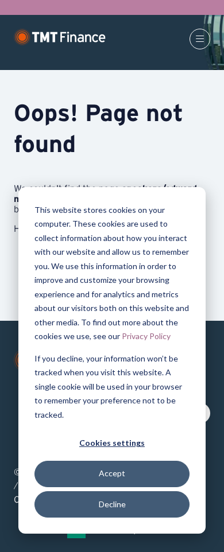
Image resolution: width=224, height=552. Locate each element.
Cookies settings (112, 443)
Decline (112, 504)
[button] (200, 39)
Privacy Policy (146, 336)
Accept (112, 473)
